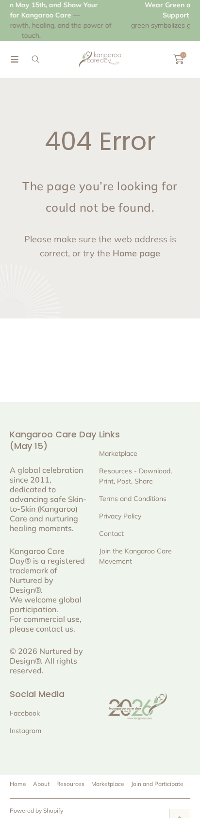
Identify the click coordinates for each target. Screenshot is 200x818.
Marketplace (107, 783)
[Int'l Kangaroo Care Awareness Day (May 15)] (100, 59)
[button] (14, 59)
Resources (70, 783)
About (41, 783)
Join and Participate (157, 783)
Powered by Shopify (36, 810)
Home (18, 783)
